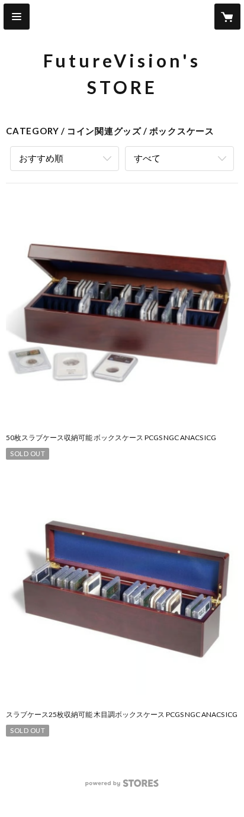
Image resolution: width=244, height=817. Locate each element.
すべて (147, 158)
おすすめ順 (41, 158)
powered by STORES (122, 786)
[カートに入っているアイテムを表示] (227, 17)
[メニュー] (17, 17)
